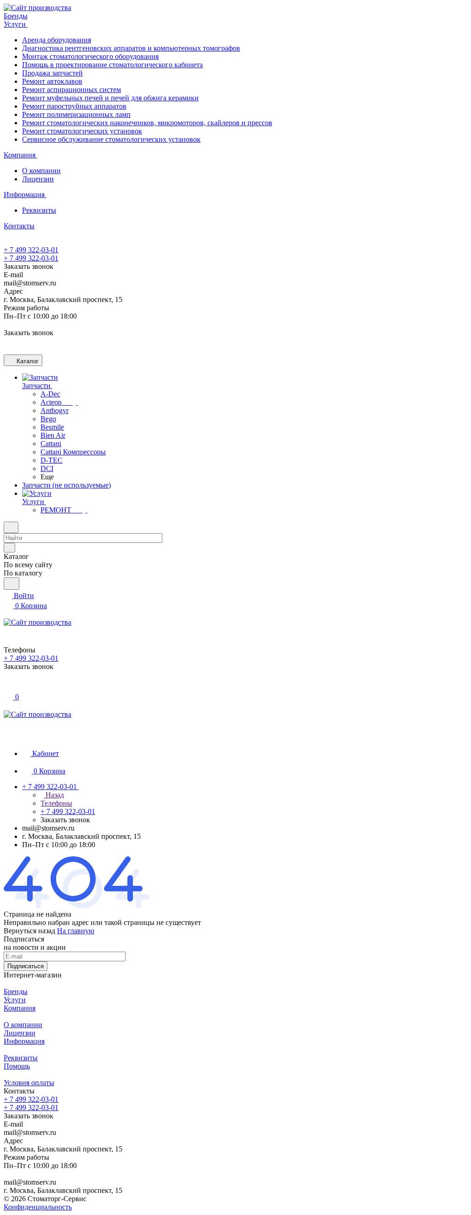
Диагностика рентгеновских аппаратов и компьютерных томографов (131, 48)
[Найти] (11, 583)
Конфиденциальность (38, 1207)
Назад (54, 795)
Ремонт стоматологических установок (82, 131)
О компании (41, 170)
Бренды (16, 991)
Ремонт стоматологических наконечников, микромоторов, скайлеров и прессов (147, 123)
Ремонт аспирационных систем (71, 89)
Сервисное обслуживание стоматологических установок (111, 139)
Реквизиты (39, 210)
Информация (24, 1041)
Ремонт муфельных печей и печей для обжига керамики (110, 98)
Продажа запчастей (52, 73)
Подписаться (25, 966)
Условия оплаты (29, 1083)
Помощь (17, 1066)
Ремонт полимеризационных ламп (76, 114)
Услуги (15, 1000)
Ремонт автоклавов (52, 81)
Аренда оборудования (56, 40)
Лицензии (38, 179)
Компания (19, 1008)
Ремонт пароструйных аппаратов (74, 106)
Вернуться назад (29, 931)
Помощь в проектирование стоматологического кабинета (112, 65)
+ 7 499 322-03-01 (31, 250)
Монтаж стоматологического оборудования (90, 56)
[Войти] (8, 687)
